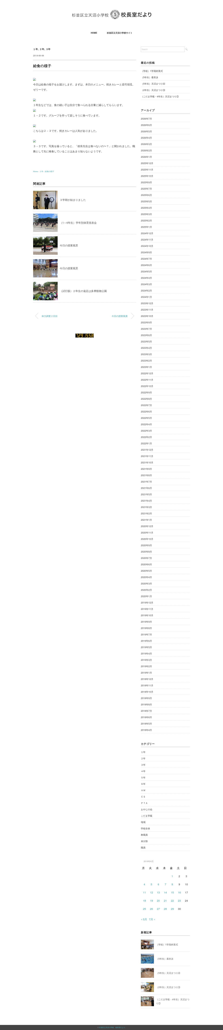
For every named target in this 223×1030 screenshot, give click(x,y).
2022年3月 (146, 430)
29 (172, 909)
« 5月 (144, 919)
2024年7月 (146, 258)
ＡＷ (143, 790)
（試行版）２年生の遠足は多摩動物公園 (83, 291)
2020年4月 (146, 577)
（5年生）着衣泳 (149, 77)
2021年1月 (146, 519)
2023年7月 (146, 328)
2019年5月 (146, 647)
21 (165, 900)
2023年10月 (147, 316)
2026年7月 (146, 118)
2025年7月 (146, 188)
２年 (42, 49)
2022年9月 (146, 392)
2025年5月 (146, 201)
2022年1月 (146, 443)
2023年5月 (146, 341)
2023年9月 (146, 322)
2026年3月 (146, 144)
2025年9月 (146, 182)
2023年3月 (146, 354)
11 (144, 892)
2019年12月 (147, 602)
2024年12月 (147, 233)
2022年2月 (146, 437)
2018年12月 (147, 679)
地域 (143, 822)
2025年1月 (146, 226)
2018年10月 (147, 691)
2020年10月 (147, 538)
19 (151, 900)
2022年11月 (147, 379)
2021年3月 (146, 507)
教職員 (144, 834)
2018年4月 (146, 730)
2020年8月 (146, 551)
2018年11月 (147, 685)
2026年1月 (146, 156)
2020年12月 (147, 526)
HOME (94, 32)
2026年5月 (146, 131)
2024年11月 (147, 239)
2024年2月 (146, 290)
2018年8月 (146, 704)
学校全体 (145, 828)
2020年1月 (146, 596)
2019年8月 (146, 628)
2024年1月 (146, 296)
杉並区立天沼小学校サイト (119, 32)
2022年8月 (146, 398)
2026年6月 (146, 125)
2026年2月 (146, 150)
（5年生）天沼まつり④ (153, 83)
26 (151, 909)
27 (158, 909)
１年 (35, 49)
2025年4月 (146, 207)
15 (172, 892)
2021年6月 (146, 488)
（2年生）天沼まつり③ (153, 90)
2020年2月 (146, 589)
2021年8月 (146, 475)
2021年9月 (146, 468)
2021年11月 (147, 456)
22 (172, 900)
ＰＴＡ (144, 803)
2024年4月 (146, 277)
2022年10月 (147, 386)
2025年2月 (146, 220)
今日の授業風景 (69, 245)
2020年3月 (146, 583)
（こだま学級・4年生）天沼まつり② (160, 96)
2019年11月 (147, 609)
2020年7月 (146, 558)
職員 (143, 847)
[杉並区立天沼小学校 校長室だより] (111, 12)
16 (179, 892)
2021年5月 (146, 494)
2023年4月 (146, 347)
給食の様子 (49, 171)
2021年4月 (146, 500)
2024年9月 (146, 252)
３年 (48, 49)
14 (165, 892)
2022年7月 (146, 405)
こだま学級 (146, 815)
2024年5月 (146, 271)
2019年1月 (146, 672)
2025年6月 (146, 195)
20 (158, 900)
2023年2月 (146, 360)
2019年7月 (146, 634)
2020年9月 (146, 545)
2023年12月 (147, 303)
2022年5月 (146, 417)
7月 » (152, 919)
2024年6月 (146, 265)
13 (158, 892)
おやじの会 (146, 809)
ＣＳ (143, 796)
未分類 (144, 841)
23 (179, 900)
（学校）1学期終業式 (152, 70)
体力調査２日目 (50, 316)
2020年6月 (146, 564)
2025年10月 (147, 175)
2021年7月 (146, 481)
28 (165, 909)
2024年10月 (147, 246)
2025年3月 (146, 214)
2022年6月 (146, 411)
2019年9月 (146, 621)
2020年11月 (147, 532)
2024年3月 (146, 284)
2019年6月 (146, 640)
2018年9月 (146, 698)
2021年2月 (146, 513)
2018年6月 (146, 717)
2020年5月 (146, 570)
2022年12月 (147, 373)
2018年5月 (146, 723)
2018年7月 (146, 710)
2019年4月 (146, 653)
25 (144, 909)
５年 (143, 777)
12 (151, 892)
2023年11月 (147, 309)
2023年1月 (146, 367)
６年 (143, 783)
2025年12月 (147, 163)
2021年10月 (147, 462)
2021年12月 (147, 449)
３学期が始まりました (73, 200)
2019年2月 (146, 666)
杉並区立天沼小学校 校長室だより (112, 1027)
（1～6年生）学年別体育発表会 (78, 223)
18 (144, 900)
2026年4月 (146, 137)
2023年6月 (146, 335)
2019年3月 (146, 659)
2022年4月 (146, 424)
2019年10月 (147, 615)
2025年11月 (147, 169)
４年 (143, 771)
